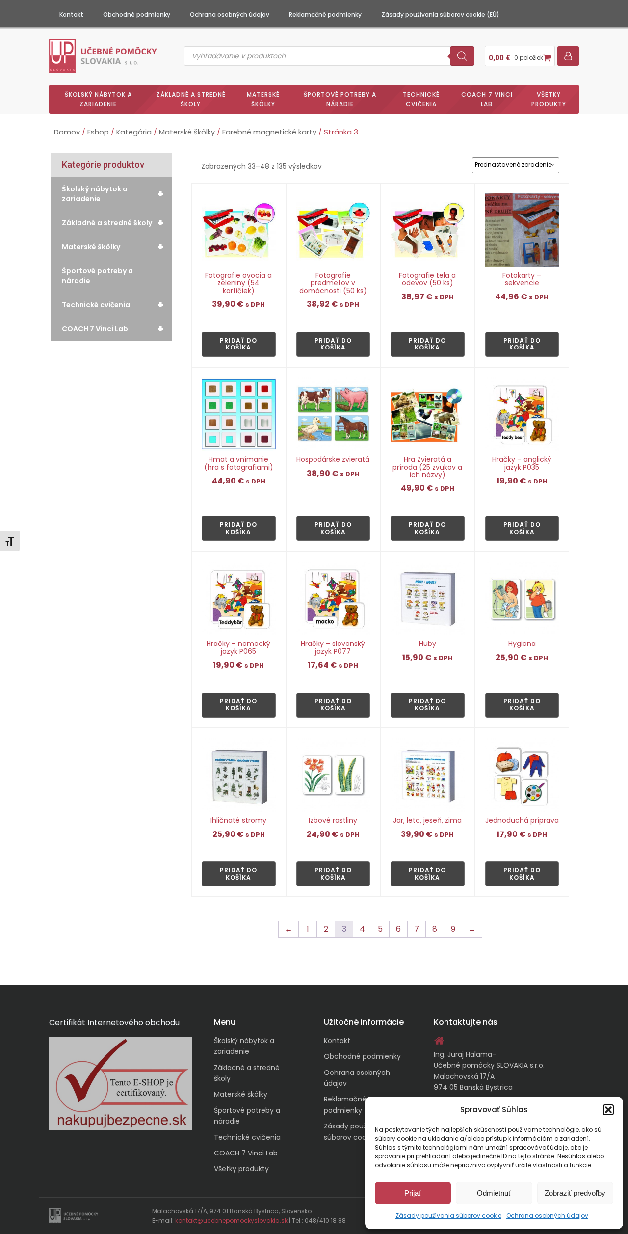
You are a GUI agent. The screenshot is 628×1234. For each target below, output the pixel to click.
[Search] (462, 56)
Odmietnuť (494, 1193)
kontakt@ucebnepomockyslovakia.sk (231, 1220)
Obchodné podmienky (136, 14)
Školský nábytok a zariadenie (98, 99)
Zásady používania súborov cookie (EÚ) (440, 14)
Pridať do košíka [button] (238, 343)
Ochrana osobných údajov (547, 1215)
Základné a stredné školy (191, 99)
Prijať (412, 1193)
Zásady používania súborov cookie (448, 1215)
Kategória (134, 132)
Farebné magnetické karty (269, 132)
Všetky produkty (548, 99)
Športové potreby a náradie (340, 99)
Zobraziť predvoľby (575, 1193)
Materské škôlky (263, 99)
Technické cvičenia (421, 99)
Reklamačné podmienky (325, 14)
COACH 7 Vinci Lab (487, 99)
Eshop (98, 132)
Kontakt (71, 14)
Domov (67, 132)
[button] (608, 1110)
